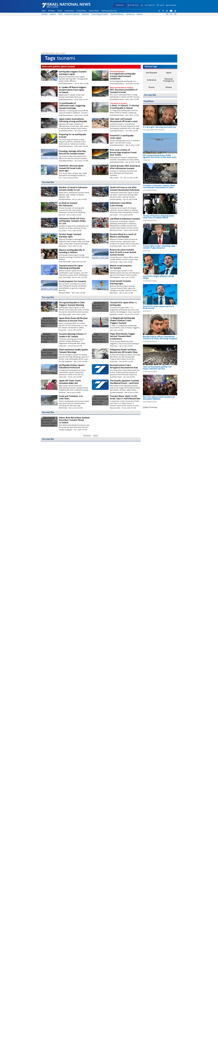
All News (51, 11)
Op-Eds (44, 14)
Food (60, 14)
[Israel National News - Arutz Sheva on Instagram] (167, 11)
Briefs (59, 11)
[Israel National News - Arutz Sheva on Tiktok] (175, 11)
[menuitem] (43, 11)
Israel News (69, 11)
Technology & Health (99, 14)
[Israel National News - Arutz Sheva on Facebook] (163, 11)
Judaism (53, 14)
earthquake (151, 73)
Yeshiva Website (117, 14)
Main (44, 11)
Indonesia (151, 80)
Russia (151, 87)
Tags (57, 53)
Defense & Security (109, 11)
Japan (168, 73)
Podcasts (85, 14)
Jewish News (94, 11)
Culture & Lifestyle (72, 14)
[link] (160, 128)
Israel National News (48, 53)
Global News (81, 11)
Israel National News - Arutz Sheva (60, 6)
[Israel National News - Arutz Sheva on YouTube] (171, 11)
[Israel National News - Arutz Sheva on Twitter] (159, 11)
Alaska (168, 87)
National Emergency (168, 80)
